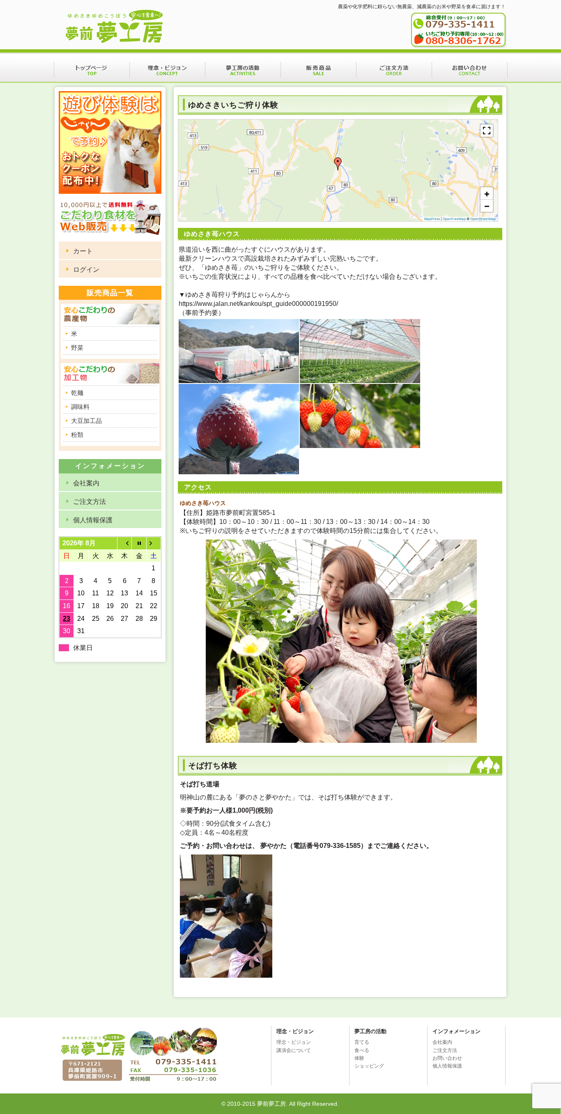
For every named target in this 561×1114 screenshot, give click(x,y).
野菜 (77, 347)
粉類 (77, 434)
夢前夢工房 (114, 27)
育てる (361, 1042)
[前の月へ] (124, 543)
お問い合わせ (469, 70)
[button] (338, 163)
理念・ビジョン (167, 70)
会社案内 (86, 483)
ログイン (86, 269)
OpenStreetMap (483, 219)
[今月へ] (139, 543)
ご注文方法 (394, 70)
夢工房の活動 (242, 70)
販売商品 (318, 70)
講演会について (293, 1050)
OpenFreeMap (454, 219)
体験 (359, 1058)
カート (83, 251)
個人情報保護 (93, 520)
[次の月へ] (154, 543)
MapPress (432, 219)
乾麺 (77, 392)
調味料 (80, 406)
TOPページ (91, 70)
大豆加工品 (86, 420)
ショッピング (369, 1066)
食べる (361, 1050)
